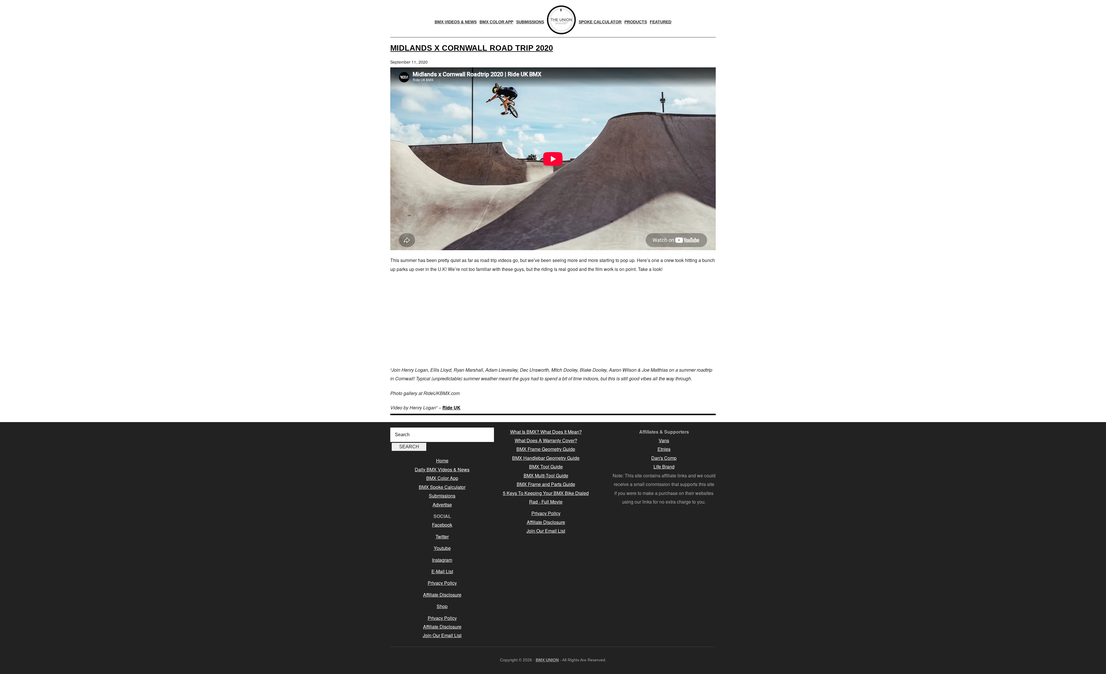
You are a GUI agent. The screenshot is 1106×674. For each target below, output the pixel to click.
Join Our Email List (442, 635)
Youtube (442, 548)
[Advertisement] (553, 319)
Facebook (442, 524)
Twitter (442, 536)
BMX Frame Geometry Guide (545, 449)
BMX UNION (547, 660)
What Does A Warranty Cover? (546, 440)
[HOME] (561, 19)
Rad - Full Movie (546, 501)
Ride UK (451, 407)
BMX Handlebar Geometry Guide (545, 458)
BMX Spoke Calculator (442, 487)
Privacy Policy (442, 583)
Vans (664, 440)
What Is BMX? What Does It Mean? (546, 431)
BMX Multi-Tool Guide (546, 475)
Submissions (442, 495)
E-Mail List (442, 571)
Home (442, 460)
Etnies (664, 449)
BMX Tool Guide (546, 466)
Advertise (442, 504)
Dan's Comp (664, 458)
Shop (442, 606)
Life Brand (664, 466)
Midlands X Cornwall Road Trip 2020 (471, 47)
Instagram (442, 560)
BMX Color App (442, 478)
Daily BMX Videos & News (442, 469)
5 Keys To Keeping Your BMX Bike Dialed (546, 493)
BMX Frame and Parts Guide (546, 484)
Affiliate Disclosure (442, 594)
